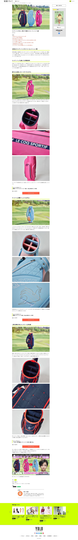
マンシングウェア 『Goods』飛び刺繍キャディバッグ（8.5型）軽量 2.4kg (22, 45)
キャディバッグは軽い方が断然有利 (17, 37)
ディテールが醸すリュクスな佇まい (17, 41)
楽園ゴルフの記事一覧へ (59, 5)
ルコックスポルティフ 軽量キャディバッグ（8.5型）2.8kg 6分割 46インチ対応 (23, 42)
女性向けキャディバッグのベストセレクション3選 (19, 36)
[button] (10, 512)
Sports (17, 518)
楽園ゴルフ (14, 518)
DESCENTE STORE (31, 193)
